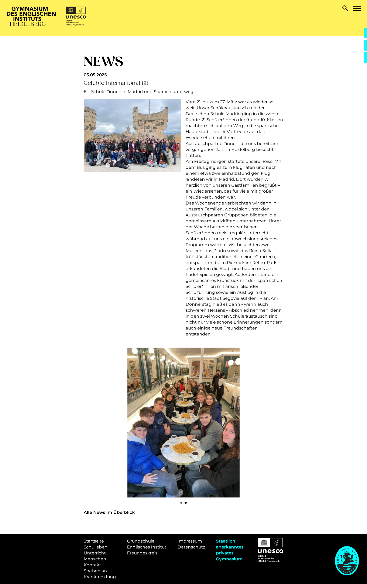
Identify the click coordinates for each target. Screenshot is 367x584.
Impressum (190, 541)
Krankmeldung (100, 576)
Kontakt (92, 564)
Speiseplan (95, 570)
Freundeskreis (142, 553)
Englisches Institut (146, 547)
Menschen (95, 558)
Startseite (94, 541)
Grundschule (140, 541)
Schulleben (95, 547)
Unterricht (95, 553)
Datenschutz (191, 547)
